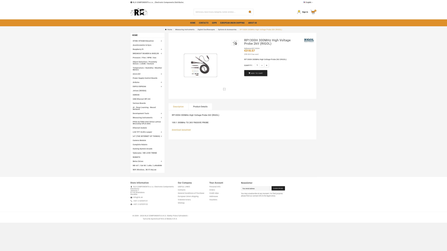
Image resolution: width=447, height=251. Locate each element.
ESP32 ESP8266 (139, 86)
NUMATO (136, 157)
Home (135, 35)
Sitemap (181, 203)
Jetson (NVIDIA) (139, 91)
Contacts (181, 190)
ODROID (136, 95)
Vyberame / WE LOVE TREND (145, 153)
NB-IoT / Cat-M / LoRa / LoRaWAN (147, 165)
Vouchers (213, 200)
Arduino (136, 82)
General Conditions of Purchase (191, 193)
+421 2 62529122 (140, 204)
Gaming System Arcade (142, 149)
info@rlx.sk (138, 197)
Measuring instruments (142, 118)
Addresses (213, 196)
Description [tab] (178, 107)
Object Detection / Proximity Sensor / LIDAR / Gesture (145, 63)
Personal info (214, 187)
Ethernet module (140, 128)
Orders (212, 190)
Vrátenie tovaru (184, 200)
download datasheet (181, 130)
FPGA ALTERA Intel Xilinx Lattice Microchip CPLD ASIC (147, 123)
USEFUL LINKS (184, 187)
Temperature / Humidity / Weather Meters (147, 69)
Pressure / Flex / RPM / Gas (144, 58)
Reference (248, 48)
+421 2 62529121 (140, 201)
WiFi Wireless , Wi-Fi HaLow (144, 170)
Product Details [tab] (200, 107)
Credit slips (214, 193)
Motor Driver (138, 161)
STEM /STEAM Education (143, 41)
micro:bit (137, 74)
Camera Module (139, 140)
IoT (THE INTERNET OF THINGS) (146, 136)
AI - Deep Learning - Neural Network (144, 108)
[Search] (250, 12)
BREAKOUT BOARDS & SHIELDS (146, 53)
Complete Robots (140, 144)
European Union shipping (188, 196)
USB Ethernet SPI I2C (142, 99)
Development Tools (141, 113)
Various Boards (139, 103)
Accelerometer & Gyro (142, 45)
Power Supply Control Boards (145, 78)
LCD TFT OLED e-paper (142, 132)
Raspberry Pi (138, 49)
